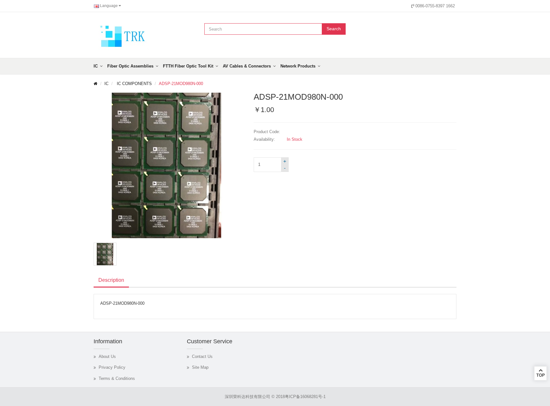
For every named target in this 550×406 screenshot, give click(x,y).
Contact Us (202, 356)
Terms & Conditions (117, 378)
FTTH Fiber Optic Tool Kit (188, 66)
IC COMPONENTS (134, 83)
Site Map (200, 367)
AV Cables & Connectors (247, 66)
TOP (540, 375)
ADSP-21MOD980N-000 (181, 83)
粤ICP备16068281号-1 (305, 396)
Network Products (297, 66)
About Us (107, 356)
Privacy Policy (112, 367)
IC (96, 66)
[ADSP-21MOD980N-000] (105, 254)
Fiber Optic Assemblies (130, 66)
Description (111, 280)
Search (334, 28)
